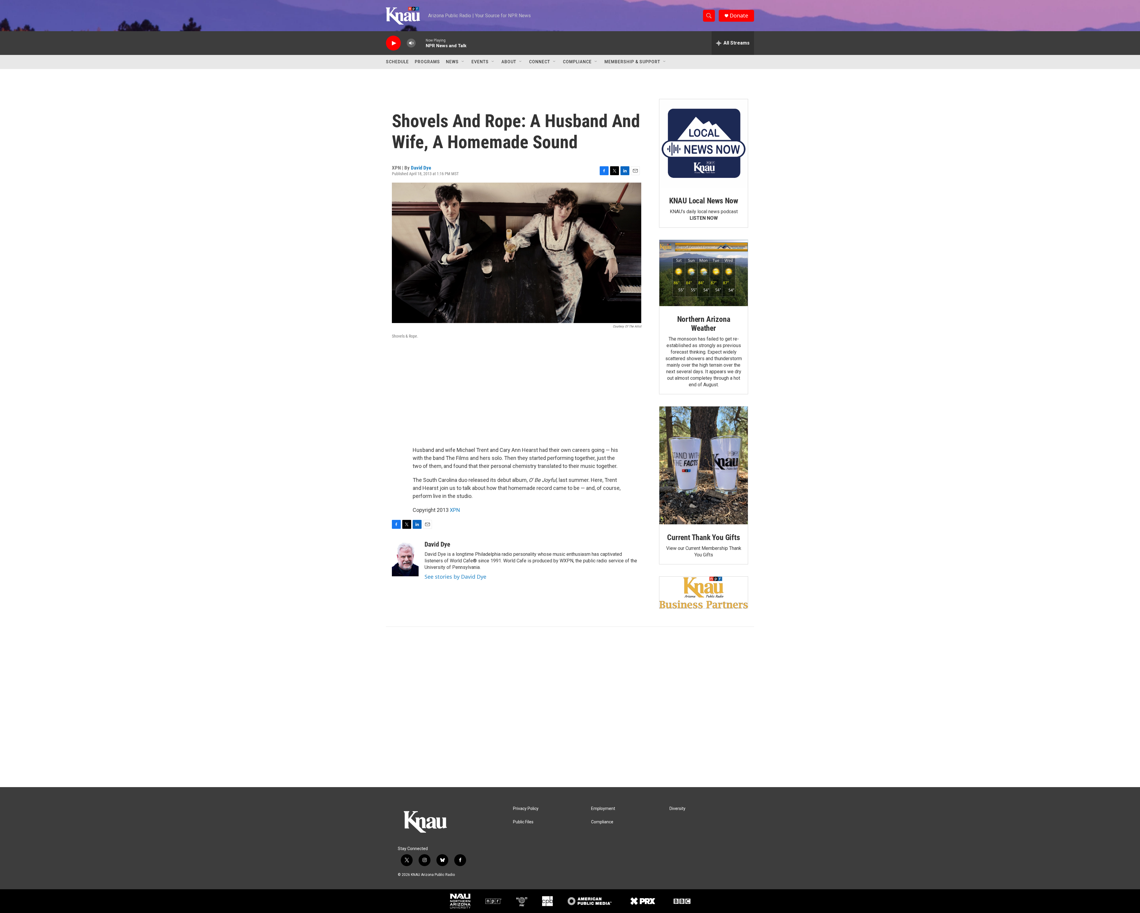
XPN (455, 510)
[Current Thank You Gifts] (703, 465)
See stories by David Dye (455, 576)
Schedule (397, 61)
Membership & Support (632, 61)
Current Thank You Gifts (703, 537)
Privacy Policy (526, 808)
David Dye (421, 168)
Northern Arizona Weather (703, 324)
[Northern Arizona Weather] (703, 273)
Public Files (523, 822)
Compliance (577, 61)
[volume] (411, 43)
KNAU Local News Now (703, 200)
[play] (393, 43)
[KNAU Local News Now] (703, 143)
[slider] (421, 43)
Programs (427, 61)
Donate (739, 15)
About (508, 61)
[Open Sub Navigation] (463, 61)
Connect (539, 61)
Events (480, 61)
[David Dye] (405, 558)
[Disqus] (570, 707)
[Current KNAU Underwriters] (703, 592)
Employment (603, 808)
